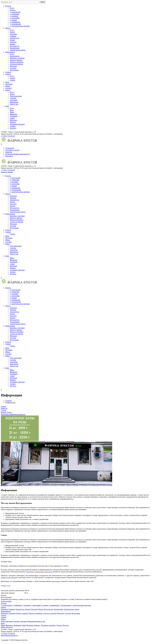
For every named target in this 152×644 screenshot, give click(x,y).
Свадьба (8, 88)
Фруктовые (14, 70)
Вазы (7, 82)
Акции (8, 74)
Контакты (9, 156)
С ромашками (15, 22)
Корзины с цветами (17, 58)
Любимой (13, 116)
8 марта (8, 72)
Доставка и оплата (12, 150)
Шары (7, 86)
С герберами (14, 14)
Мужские (13, 66)
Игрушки (8, 84)
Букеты (8, 6)
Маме (12, 112)
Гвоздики (13, 34)
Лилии (12, 40)
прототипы (55, 581)
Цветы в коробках (16, 62)
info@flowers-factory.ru (9, 635)
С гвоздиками (15, 12)
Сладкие (13, 68)
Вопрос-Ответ (6, 412)
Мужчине (13, 120)
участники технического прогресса (39, 572)
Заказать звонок (7, 172)
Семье (12, 118)
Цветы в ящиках (16, 60)
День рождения (15, 96)
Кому (7, 106)
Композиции (10, 52)
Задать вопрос (6, 601)
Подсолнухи (14, 46)
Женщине (13, 114)
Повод (7, 90)
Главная (8, 401)
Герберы (13, 36)
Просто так (14, 104)
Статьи (3, 410)
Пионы (12, 44)
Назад (12, 8)
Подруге (13, 128)
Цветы (7, 28)
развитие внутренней (9, 577)
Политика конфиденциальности (17, 154)
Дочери (12, 126)
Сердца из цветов (16, 64)
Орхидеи (13, 42)
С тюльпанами (15, 24)
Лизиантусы (14, 38)
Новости (8, 152)
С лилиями (14, 16)
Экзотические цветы (17, 50)
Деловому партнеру (17, 124)
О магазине (9, 148)
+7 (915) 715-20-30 (8, 136)
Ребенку (13, 122)
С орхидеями (15, 18)
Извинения (14, 102)
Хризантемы (14, 48)
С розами (13, 20)
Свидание (13, 100)
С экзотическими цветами (20, 26)
